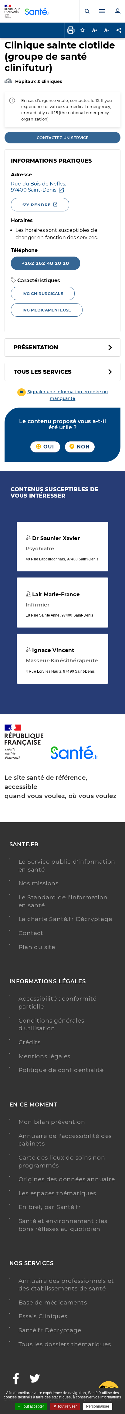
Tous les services (43, 372)
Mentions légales (45, 1056)
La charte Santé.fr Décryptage (65, 919)
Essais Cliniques (43, 1316)
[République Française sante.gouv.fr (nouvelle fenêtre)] (24, 758)
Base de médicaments (53, 1302)
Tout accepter (32, 1406)
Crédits (30, 1042)
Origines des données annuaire (67, 1179)
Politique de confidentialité (61, 1070)
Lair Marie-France (55, 594)
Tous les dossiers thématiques (65, 1344)
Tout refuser (66, 1406)
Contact (31, 933)
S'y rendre (36, 204)
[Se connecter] (117, 11)
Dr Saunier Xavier (55, 538)
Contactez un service (63, 137)
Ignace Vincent (52, 650)
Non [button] (82, 447)
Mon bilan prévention (52, 1121)
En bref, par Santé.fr (50, 1207)
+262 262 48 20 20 (45, 263)
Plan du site (37, 947)
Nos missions (39, 883)
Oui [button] (48, 447)
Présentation (36, 347)
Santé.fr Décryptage (50, 1330)
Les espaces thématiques (57, 1193)
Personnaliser (97, 1406)
